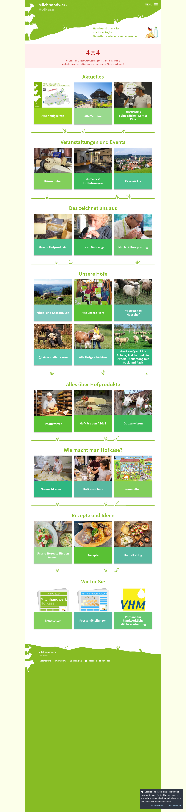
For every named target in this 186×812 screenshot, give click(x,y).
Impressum (60, 660)
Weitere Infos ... (158, 805)
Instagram (77, 660)
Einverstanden (174, 805)
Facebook (92, 660)
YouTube (106, 660)
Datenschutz (45, 660)
